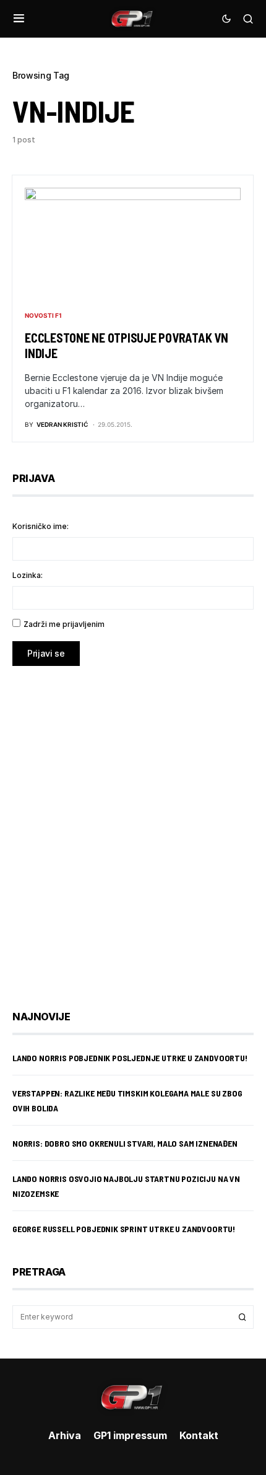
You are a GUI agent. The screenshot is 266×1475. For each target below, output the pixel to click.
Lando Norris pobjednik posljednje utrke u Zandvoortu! (129, 1058)
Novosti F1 (43, 315)
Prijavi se (46, 653)
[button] (18, 18)
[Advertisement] (133, 829)
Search (242, 1317)
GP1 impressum (130, 1435)
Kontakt (198, 1435)
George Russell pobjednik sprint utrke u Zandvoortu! (123, 1228)
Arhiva (64, 1435)
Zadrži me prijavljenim (64, 624)
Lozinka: (27, 575)
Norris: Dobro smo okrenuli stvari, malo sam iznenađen (125, 1143)
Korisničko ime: (40, 526)
